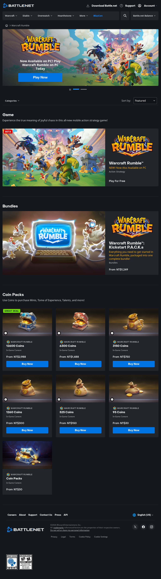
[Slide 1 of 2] (76, 89)
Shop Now (40, 76)
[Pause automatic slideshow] (70, 89)
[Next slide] (154, 56)
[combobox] (129, 15)
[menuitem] (11, 15)
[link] (27, 364)
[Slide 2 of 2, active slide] (83, 89)
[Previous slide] (7, 56)
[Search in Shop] (125, 16)
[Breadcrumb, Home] (6, 25)
